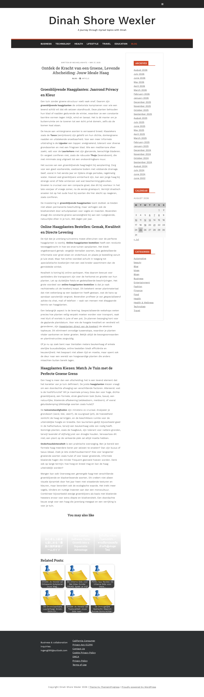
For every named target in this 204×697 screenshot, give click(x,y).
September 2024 (143, 162)
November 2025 (142, 106)
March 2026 (140, 90)
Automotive (140, 258)
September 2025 (143, 114)
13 (150, 220)
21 (154, 225)
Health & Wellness (143, 302)
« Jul (136, 239)
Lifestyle (92, 43)
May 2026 (139, 82)
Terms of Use (80, 664)
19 (145, 225)
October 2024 (141, 158)
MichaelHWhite (79, 63)
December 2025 (142, 102)
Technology (63, 43)
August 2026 (140, 70)
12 (145, 220)
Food (136, 294)
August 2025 (140, 118)
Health (78, 43)
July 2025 (139, 122)
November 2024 (142, 154)
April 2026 (139, 86)
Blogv (136, 274)
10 (136, 220)
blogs (136, 270)
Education (121, 43)
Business (46, 43)
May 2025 (139, 130)
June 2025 (139, 126)
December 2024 (142, 150)
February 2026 (142, 94)
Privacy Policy (80, 660)
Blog (134, 43)
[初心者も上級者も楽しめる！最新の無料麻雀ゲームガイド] (54, 538)
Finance (138, 290)
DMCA (76, 656)
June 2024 (139, 174)
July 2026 (139, 74)
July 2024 (139, 170)
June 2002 (139, 178)
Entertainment (142, 282)
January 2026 (141, 98)
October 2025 (141, 110)
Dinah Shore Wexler (102, 22)
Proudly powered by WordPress (139, 687)
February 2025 (141, 142)
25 (140, 230)
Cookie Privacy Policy (84, 652)
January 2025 (141, 146)
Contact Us (79, 648)
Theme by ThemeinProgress (104, 687)
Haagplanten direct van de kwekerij (78, 326)
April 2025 (139, 134)
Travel (106, 43)
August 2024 (140, 166)
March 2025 (140, 138)
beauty (137, 262)
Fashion (138, 286)
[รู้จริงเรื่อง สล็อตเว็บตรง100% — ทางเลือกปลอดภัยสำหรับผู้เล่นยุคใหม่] (107, 538)
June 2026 (139, 78)
